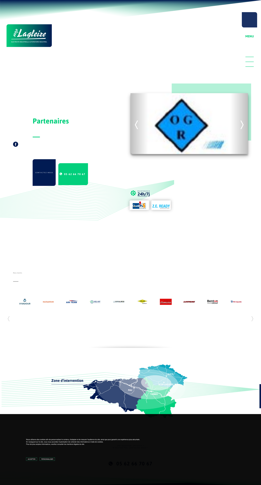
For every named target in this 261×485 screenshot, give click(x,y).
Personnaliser (47, 459)
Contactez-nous (44, 172)
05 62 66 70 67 (74, 174)
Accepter (31, 459)
